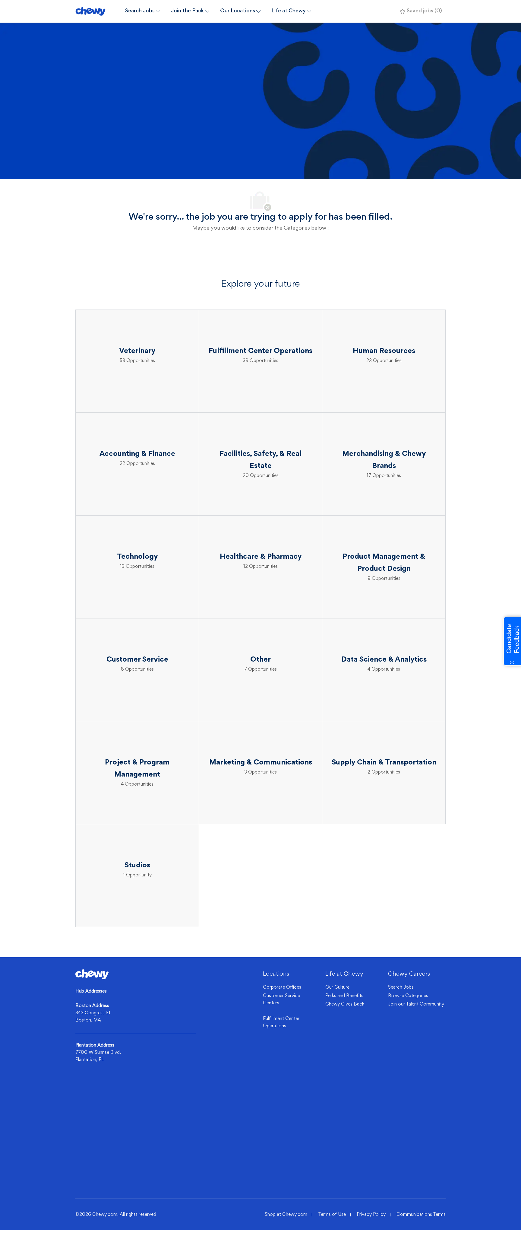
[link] (92, 974)
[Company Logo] (97, 11)
